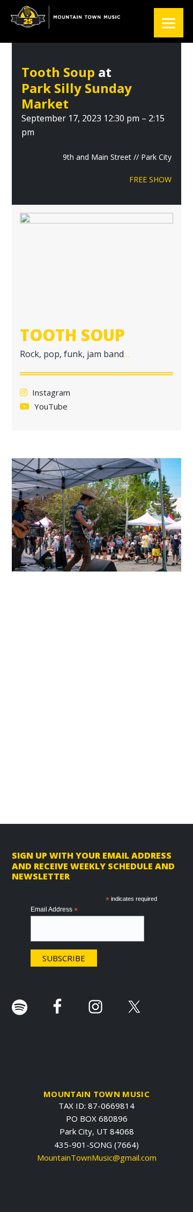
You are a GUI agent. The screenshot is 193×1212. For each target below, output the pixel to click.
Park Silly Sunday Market (76, 96)
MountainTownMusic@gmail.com (97, 1157)
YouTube (50, 406)
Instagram (50, 392)
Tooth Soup (58, 72)
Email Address (54, 910)
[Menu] (168, 22)
